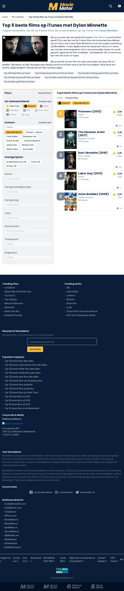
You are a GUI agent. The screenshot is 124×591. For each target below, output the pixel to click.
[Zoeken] (111, 6)
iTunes (30, 106)
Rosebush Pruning (13, 315)
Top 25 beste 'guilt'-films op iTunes (19, 81)
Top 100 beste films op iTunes (17, 73)
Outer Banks (72, 291)
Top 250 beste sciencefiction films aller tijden (26, 365)
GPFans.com (10, 515)
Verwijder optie (44, 101)
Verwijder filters (44, 93)
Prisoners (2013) (89, 111)
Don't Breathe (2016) (93, 153)
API (121, 559)
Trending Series (73, 283)
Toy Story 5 (10, 295)
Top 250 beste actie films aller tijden (22, 377)
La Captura (10, 287)
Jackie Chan (11, 145)
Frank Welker (12, 136)
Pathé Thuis (15, 106)
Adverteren (36, 558)
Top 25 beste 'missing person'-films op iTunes (98, 73)
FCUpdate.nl (10, 512)
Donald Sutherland (32, 141)
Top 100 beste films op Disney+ (19, 388)
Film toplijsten (18, 17)
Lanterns (71, 295)
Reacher (71, 299)
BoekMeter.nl (11, 527)
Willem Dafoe (12, 149)
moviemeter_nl (87, 492)
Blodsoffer (72, 303)
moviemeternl (66, 492)
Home (5, 17)
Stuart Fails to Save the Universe (82, 311)
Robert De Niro (12, 141)
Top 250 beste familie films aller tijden (23, 373)
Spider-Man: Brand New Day (18, 291)
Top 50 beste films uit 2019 (17, 404)
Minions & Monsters (14, 303)
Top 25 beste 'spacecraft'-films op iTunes (22, 77)
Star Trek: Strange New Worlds (81, 315)
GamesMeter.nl (12, 531)
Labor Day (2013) (90, 173)
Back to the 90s (12, 311)
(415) (120, 177)
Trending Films (10, 283)
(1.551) (119, 156)
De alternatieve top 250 (16, 162)
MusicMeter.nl (11, 523)
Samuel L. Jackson (34, 132)
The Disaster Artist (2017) (91, 133)
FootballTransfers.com (15, 504)
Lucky (69, 307)
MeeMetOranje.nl (13, 547)
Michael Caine (28, 145)
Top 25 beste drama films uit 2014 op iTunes (54, 73)
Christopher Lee (29, 136)
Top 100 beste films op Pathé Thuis (21, 392)
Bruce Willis (28, 149)
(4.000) (119, 115)
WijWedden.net (12, 535)
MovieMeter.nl (11, 519)
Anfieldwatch (11, 543)
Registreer (6, 558)
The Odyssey (11, 299)
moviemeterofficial (42, 492)
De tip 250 (35, 162)
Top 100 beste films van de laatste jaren (23, 380)
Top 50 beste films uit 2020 (17, 396)
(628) (120, 136)
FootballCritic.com (13, 508)
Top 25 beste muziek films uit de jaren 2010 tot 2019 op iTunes (72, 77)
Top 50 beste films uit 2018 (17, 400)
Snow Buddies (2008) (93, 194)
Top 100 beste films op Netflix (19, 384)
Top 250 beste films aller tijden (19, 361)
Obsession (10, 307)
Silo (68, 287)
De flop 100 (11, 166)
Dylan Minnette (108, 30)
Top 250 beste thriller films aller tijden (22, 369)
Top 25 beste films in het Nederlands (22, 408)
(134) (120, 197)
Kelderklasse (11, 539)
